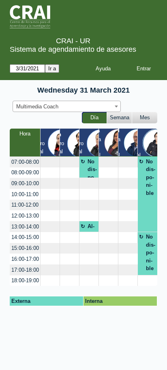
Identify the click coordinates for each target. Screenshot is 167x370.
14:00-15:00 (25, 237)
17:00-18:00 (25, 270)
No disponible (92, 168)
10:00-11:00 (25, 194)
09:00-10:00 (25, 183)
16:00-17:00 (25, 259)
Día (94, 117)
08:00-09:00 (25, 172)
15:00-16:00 (25, 248)
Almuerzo (92, 227)
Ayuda (103, 69)
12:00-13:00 (25, 216)
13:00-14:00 (25, 227)
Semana (119, 117)
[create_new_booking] (50, 161)
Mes (145, 117)
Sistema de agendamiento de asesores (73, 49)
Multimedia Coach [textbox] (37, 107)
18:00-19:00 (25, 280)
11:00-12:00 (25, 205)
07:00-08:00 (25, 162)
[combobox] (67, 106)
